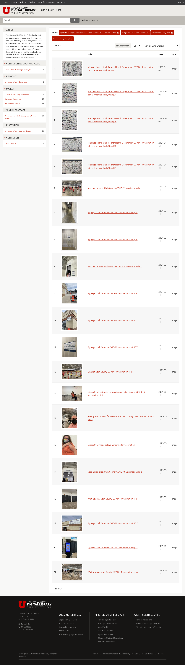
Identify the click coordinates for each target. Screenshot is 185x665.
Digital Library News (105, 634)
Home (5, 2)
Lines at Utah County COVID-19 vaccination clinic (110, 371)
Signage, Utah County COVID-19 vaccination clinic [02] (113, 547)
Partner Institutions (144, 620)
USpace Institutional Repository (110, 638)
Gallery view (123, 45)
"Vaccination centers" (134, 33)
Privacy (95, 654)
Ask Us (23, 2)
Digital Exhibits (103, 627)
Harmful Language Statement (51, 2)
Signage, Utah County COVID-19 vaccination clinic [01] (113, 523)
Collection (12, 137)
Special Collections (66, 623)
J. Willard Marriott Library (29, 613)
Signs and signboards (13, 99)
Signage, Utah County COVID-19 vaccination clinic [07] (113, 320)
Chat (33, 2)
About (9, 30)
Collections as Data (105, 631)
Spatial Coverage (15, 110)
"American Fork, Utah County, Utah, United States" (88, 33)
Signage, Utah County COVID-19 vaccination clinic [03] (113, 347)
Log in (181, 2)
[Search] (74, 20)
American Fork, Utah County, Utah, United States (20, 117)
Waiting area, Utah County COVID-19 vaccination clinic (113, 498)
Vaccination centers (12, 103)
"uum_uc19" (161, 33)
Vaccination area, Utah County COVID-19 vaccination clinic (115, 188)
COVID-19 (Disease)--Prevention (17, 94)
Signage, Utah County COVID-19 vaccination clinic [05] (113, 212)
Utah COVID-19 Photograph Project (18, 69)
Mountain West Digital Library (148, 623)
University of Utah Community (16, 82)
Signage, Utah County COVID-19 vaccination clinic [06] (113, 293)
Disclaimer (149, 654)
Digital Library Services (68, 620)
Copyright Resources (67, 627)
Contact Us (25, 624)
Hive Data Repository (106, 641)
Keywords (11, 76)
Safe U (137, 654)
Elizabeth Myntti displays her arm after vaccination (111, 444)
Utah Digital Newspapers (107, 623)
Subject (10, 88)
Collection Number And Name (23, 63)
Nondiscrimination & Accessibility (116, 654)
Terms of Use (64, 631)
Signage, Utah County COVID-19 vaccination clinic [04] (113, 239)
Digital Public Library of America (148, 627)
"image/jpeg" (62, 39)
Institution (12, 125)
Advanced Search (90, 20)
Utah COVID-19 (51, 10)
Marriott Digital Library (107, 620)
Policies (161, 654)
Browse (14, 2)
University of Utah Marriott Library (18, 131)
